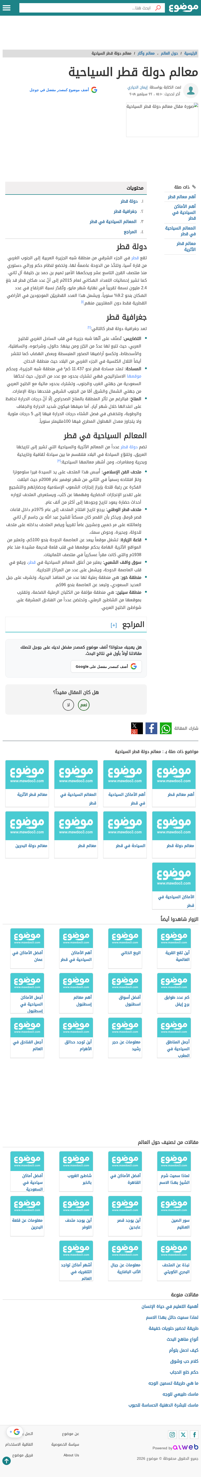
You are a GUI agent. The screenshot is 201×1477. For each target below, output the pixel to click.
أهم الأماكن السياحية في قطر (184, 212)
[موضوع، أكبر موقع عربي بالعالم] (183, 8)
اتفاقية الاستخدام (19, 1444)
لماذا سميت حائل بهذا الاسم (172, 1317)
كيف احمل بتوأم (183, 1350)
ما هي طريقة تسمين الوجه (173, 1383)
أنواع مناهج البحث (182, 1339)
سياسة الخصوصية (65, 1444)
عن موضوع (70, 1433)
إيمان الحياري (137, 87)
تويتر (137, 728)
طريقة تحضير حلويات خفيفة (173, 1328)
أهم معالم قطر (182, 197)
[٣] (59, 461)
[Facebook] (194, 1435)
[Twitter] (183, 1435)
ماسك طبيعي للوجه (180, 1394)
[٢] (89, 327)
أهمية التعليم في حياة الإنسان (170, 1306)
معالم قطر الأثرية (186, 246)
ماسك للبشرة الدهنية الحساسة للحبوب (163, 1405)
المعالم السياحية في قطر (180, 231)
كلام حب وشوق (184, 1361)
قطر (135, 258)
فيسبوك (151, 728)
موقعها (134, 376)
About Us (71, 1455)
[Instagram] (172, 1435)
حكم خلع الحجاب (184, 1372)
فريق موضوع (22, 1455)
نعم (83, 705)
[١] (82, 302)
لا (68, 705)
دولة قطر (129, 447)
